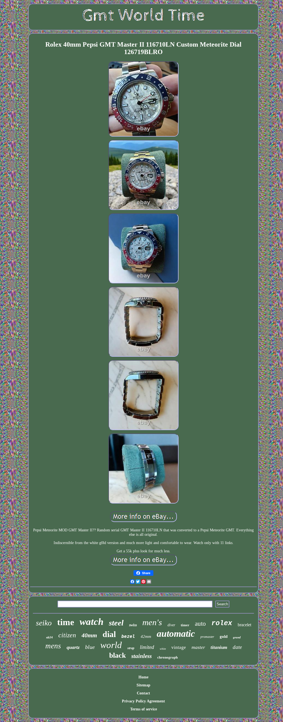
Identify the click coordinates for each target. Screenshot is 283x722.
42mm (146, 636)
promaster (207, 637)
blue (90, 647)
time (65, 622)
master (198, 647)
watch (91, 621)
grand (237, 637)
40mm (89, 635)
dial (109, 634)
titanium (219, 647)
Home (143, 677)
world (111, 645)
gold (223, 636)
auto (200, 623)
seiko (44, 623)
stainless (141, 656)
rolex (221, 623)
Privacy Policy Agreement (143, 701)
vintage (178, 647)
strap (130, 648)
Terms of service (143, 709)
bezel (128, 636)
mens (53, 646)
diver (171, 625)
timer (185, 625)
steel (116, 622)
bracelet (244, 624)
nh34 (49, 637)
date (237, 647)
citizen (67, 635)
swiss (133, 625)
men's (152, 622)
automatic (176, 633)
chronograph (167, 657)
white (163, 648)
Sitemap (143, 685)
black (117, 655)
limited (147, 647)
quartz (73, 647)
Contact (143, 693)
